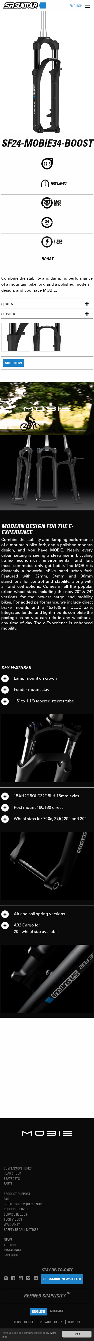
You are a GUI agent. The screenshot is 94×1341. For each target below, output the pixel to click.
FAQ (6, 1199)
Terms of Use (24, 1322)
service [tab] (8, 313)
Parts (8, 1183)
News (8, 1239)
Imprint (74, 1322)
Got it (77, 1334)
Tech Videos (13, 1219)
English (75, 6)
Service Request (16, 1214)
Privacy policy (51, 1322)
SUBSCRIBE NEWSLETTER (62, 1279)
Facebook (11, 1255)
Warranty (12, 1224)
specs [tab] (7, 303)
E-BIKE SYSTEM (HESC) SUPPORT (26, 1204)
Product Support (17, 1194)
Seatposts (12, 1178)
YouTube (10, 1245)
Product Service (16, 1209)
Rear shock (12, 1173)
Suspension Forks (18, 1168)
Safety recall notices (21, 1229)
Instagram (12, 1250)
